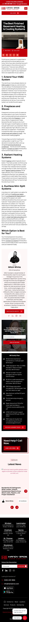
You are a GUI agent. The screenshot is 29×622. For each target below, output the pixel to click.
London (21, 538)
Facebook (9, 316)
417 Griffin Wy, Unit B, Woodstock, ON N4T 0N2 (8, 548)
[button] (3, 55)
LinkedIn (13, 316)
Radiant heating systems (13, 170)
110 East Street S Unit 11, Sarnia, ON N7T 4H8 (21, 533)
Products (12, 605)
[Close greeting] (25, 610)
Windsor (8, 523)
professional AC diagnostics (15, 196)
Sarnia (21, 530)
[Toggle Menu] (26, 8)
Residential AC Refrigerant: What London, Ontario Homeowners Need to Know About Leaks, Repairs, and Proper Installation (11, 491)
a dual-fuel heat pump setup (15, 217)
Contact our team (12, 148)
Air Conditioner (23, 501)
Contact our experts (12, 241)
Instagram (16, 316)
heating (8, 161)
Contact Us (10, 602)
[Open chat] (25, 618)
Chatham (8, 530)
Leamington (21, 523)
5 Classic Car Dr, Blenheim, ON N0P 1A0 (8, 533)
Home (5, 602)
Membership (20, 605)
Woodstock (8, 545)
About (16, 602)
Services (6, 605)
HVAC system (6, 85)
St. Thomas (8, 538)
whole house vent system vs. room (12, 133)
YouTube (20, 316)
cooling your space (17, 194)
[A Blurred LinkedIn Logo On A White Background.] (6, 570)
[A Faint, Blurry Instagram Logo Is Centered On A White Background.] (10, 570)
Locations (22, 602)
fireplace (17, 118)
